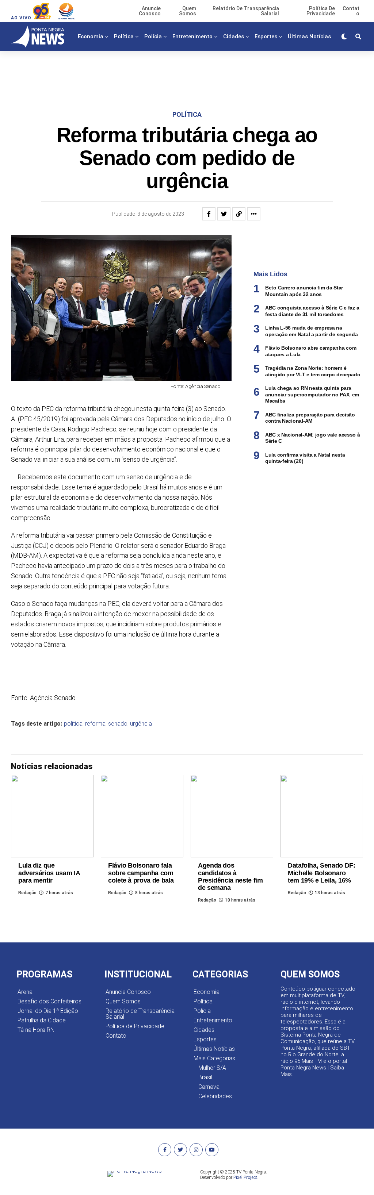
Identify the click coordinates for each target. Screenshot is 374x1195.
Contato (116, 1035)
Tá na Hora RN (36, 1029)
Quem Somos (123, 1001)
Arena (25, 991)
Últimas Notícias (309, 36)
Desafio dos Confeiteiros (49, 1001)
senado (117, 724)
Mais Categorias (201, 67)
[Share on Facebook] (208, 213)
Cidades (233, 36)
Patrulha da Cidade (42, 1020)
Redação (27, 892)
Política (124, 36)
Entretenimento (192, 36)
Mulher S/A (212, 1067)
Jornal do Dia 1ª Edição (48, 1010)
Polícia (153, 36)
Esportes (266, 36)
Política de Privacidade (135, 1026)
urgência (141, 724)
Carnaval (209, 1086)
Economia (90, 36)
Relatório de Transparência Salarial (140, 1013)
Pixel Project (245, 1177)
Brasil (205, 1077)
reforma (95, 724)
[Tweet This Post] (223, 213)
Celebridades (215, 1096)
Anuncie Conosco (128, 991)
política (73, 724)
